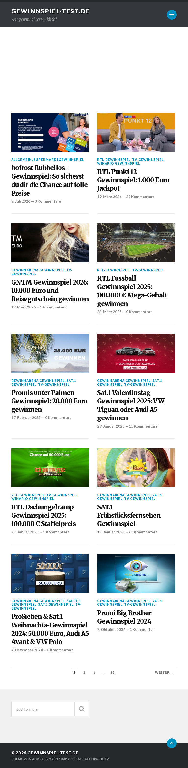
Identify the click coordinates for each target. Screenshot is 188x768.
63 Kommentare (143, 532)
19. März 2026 (109, 196)
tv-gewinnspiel (148, 160)
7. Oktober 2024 (111, 629)
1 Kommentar (142, 629)
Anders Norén (45, 759)
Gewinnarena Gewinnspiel (38, 270)
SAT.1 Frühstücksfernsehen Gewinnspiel (129, 515)
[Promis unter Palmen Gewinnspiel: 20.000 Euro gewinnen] (50, 353)
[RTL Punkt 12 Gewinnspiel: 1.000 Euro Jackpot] (136, 132)
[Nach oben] (172, 743)
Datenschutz (96, 759)
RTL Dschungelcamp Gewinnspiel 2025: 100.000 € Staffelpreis (43, 515)
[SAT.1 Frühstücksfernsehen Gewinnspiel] (136, 467)
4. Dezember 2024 (27, 650)
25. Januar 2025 (25, 532)
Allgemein (21, 160)
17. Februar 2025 (26, 417)
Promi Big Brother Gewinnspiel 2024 (124, 617)
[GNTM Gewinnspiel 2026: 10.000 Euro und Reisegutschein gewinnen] (50, 242)
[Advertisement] (94, 64)
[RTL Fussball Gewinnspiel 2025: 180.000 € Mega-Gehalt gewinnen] (136, 242)
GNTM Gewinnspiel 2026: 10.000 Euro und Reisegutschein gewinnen (50, 290)
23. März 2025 (109, 311)
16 (112, 672)
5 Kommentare (56, 532)
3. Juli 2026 (20, 201)
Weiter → (164, 672)
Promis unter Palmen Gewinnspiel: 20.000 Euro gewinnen (49, 401)
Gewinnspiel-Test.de (50, 11)
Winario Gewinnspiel (118, 163)
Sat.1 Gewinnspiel (56, 604)
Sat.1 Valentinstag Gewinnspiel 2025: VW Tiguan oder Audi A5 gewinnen (130, 405)
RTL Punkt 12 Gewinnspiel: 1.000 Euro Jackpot (133, 180)
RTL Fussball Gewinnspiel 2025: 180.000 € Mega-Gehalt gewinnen (132, 290)
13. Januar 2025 (111, 532)
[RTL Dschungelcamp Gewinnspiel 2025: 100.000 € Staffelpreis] (50, 467)
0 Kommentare (48, 201)
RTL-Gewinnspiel (113, 160)
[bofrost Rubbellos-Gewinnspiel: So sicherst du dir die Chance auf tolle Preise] (50, 132)
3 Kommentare (53, 307)
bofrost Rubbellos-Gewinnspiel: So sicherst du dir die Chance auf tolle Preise (49, 180)
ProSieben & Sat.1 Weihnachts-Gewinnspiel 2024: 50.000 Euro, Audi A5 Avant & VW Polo (50, 629)
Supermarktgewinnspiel (59, 160)
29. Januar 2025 (111, 426)
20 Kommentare (140, 196)
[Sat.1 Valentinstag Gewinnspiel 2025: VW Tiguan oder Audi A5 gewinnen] (136, 353)
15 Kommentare (143, 426)
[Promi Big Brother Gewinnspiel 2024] (136, 573)
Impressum (71, 759)
